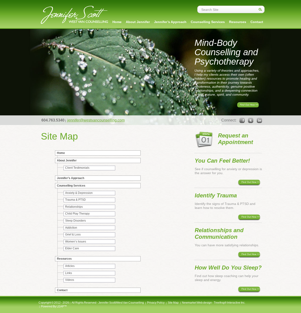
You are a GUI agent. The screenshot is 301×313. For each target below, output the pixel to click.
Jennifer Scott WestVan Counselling (74, 15)
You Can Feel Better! (222, 160)
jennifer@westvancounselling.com (96, 120)
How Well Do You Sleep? (228, 267)
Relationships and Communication (219, 233)
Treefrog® (220, 302)
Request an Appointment (235, 138)
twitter (250, 120)
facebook (242, 120)
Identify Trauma (216, 195)
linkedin (259, 120)
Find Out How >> (249, 104)
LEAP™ (62, 306)
